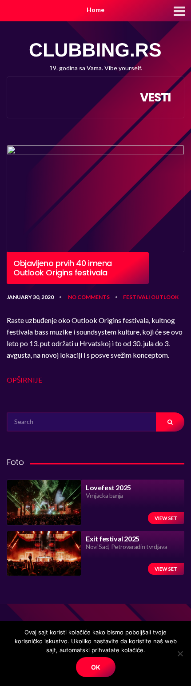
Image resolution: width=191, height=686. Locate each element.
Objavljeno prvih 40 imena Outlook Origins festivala (62, 268)
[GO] (170, 422)
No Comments (89, 297)
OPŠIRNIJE (24, 379)
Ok (95, 667)
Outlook (165, 297)
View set (166, 518)
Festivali (136, 297)
